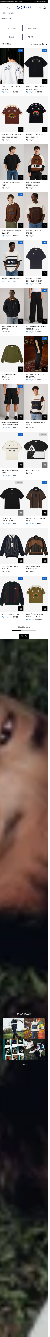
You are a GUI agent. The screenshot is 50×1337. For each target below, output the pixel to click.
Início (4, 13)
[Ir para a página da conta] (40, 7)
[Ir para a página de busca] (8, 7)
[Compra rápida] (20, 81)
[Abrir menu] (3, 7)
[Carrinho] (44, 7)
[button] (8, 7)
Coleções (11, 13)
